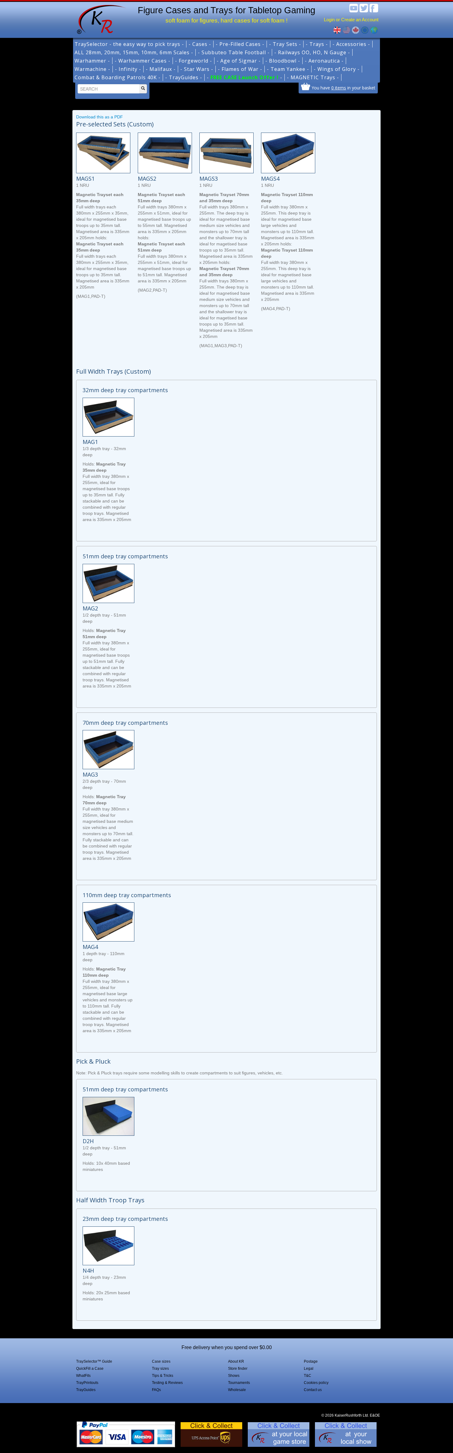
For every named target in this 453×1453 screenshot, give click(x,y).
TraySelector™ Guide (94, 1361)
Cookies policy (316, 1383)
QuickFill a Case (90, 1368)
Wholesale (237, 1390)
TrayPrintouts (87, 1383)
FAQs (156, 1390)
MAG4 (90, 946)
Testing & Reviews (167, 1383)
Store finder (237, 1368)
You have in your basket (343, 87)
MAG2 (90, 608)
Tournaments (239, 1383)
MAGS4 (270, 178)
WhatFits (83, 1375)
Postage (311, 1361)
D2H (88, 1141)
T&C (307, 1375)
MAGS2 (147, 178)
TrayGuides (86, 1390)
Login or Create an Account (351, 19)
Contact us (313, 1390)
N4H (88, 1270)
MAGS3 (208, 178)
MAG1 (90, 441)
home (99, 18)
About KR (236, 1361)
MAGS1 (85, 178)
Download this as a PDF (99, 116)
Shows (233, 1375)
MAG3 (90, 774)
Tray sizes (160, 1368)
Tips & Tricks (162, 1375)
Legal (308, 1368)
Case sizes (161, 1361)
